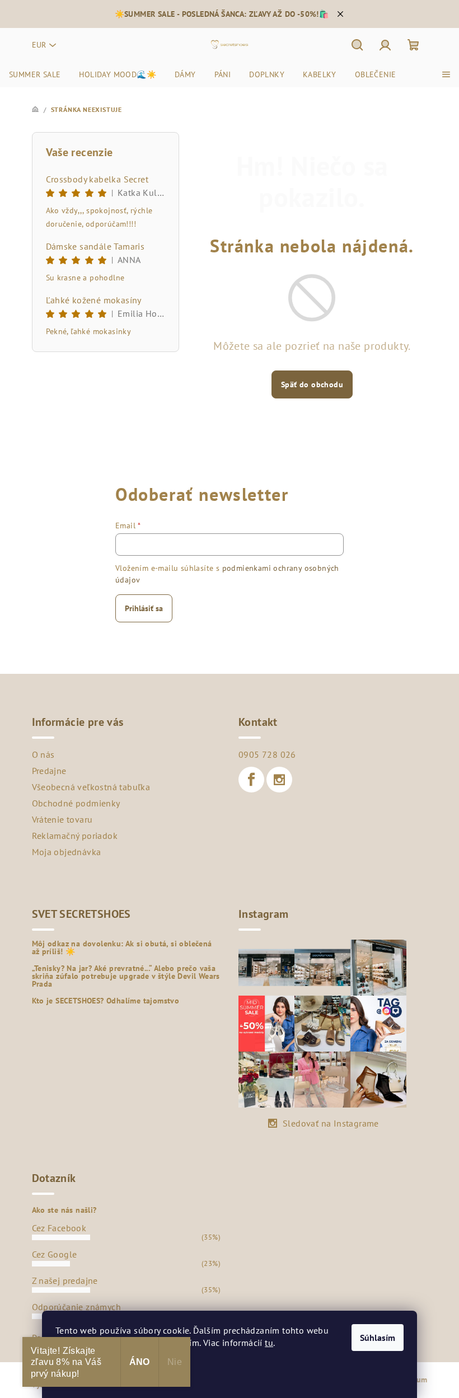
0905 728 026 (267, 754)
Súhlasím (377, 1337)
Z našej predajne (65, 1280)
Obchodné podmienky (76, 803)
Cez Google (54, 1254)
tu (269, 1342)
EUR (39, 45)
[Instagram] (279, 779)
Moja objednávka (66, 851)
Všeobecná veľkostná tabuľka (91, 786)
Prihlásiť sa (144, 608)
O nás (43, 754)
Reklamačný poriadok (75, 835)
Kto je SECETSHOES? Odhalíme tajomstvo (106, 1001)
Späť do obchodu (312, 384)
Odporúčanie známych (76, 1306)
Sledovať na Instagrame (331, 1123)
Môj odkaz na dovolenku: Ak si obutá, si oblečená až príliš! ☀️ (122, 947)
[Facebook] (251, 779)
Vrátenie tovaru (62, 819)
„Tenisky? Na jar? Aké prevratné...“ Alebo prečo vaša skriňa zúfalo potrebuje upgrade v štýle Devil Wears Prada (126, 976)
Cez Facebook (59, 1227)
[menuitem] (34, 74)
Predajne (49, 770)
